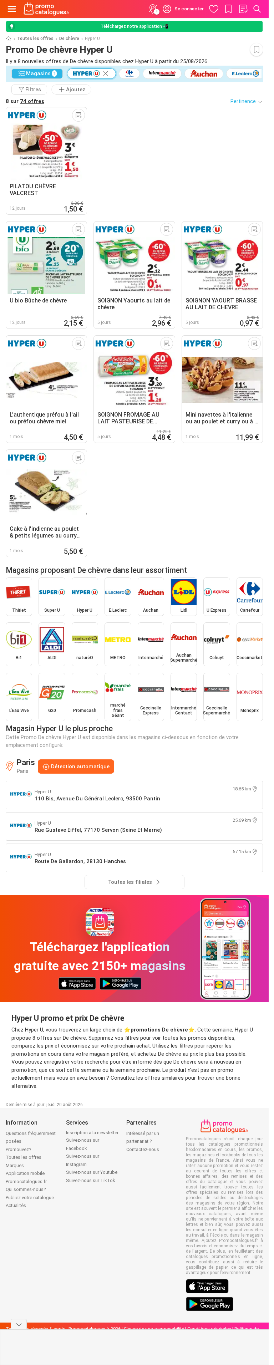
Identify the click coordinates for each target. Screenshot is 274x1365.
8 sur (25, 101)
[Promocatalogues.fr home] (46, 9)
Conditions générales (209, 1328)
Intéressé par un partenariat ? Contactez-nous (142, 1141)
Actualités (16, 1205)
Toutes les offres (35, 38)
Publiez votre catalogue (30, 1197)
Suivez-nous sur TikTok (90, 1180)
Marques (15, 1165)
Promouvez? (18, 1149)
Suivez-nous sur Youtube (91, 1172)
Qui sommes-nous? (26, 1189)
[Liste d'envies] (243, 9)
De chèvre (69, 38)
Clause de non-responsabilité (154, 1328)
